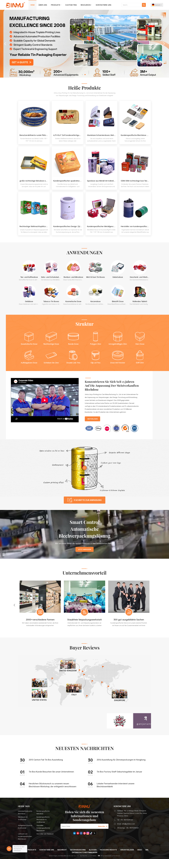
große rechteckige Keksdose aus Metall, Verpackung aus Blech (35, 181)
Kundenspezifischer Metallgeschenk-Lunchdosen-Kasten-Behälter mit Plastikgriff (102, 226)
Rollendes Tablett (140, 301)
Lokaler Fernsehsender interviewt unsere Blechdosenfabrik (115, 785)
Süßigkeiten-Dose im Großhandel (25, 826)
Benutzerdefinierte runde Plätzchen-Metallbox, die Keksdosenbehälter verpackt (35, 135)
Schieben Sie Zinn (51, 362)
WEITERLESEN (92, 419)
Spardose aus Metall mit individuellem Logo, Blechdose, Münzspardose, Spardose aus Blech (102, 181)
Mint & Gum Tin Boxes (95, 277)
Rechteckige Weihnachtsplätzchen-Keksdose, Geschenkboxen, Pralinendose (35, 226)
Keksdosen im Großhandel (22, 818)
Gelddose (29, 301)
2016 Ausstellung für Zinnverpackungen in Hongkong (121, 759)
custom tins (71, 5)
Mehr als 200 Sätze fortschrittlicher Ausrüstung (40, 621)
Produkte (55, 5)
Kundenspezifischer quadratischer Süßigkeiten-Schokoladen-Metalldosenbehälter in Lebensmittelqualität (68, 181)
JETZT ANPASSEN (84, 549)
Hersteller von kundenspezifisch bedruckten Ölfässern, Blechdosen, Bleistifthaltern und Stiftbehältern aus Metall (136, 226)
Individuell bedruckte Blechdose (25, 812)
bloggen (93, 850)
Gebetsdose (117, 277)
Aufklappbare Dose (29, 362)
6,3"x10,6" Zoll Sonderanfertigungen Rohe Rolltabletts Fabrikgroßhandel (68, 135)
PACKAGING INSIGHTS (108, 850)
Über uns (42, 5)
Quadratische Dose (29, 344)
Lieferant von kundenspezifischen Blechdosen (25, 836)
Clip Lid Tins (95, 362)
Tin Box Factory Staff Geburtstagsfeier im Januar (119, 771)
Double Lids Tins (73, 362)
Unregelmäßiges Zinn (118, 344)
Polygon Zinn (95, 344)
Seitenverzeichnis (78, 850)
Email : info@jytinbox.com (126, 824)
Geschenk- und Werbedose (140, 277)
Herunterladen (127, 850)
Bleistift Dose (118, 301)
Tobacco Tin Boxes (51, 301)
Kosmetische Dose (73, 301)
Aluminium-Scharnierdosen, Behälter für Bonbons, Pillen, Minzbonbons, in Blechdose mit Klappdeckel (102, 135)
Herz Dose (139, 344)
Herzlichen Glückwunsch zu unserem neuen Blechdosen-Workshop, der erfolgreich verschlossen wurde (52, 785)
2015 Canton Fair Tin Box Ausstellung (46, 759)
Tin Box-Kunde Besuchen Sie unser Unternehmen (51, 771)
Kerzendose (95, 301)
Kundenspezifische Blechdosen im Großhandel (43, 819)
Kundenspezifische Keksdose (43, 812)
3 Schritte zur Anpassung (88, 500)
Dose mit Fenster (117, 362)
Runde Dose (73, 344)
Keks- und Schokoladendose (51, 277)
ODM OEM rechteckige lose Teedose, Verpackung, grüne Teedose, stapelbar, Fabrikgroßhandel (136, 181)
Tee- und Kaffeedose (29, 277)
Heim (32, 5)
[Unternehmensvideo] (45, 422)
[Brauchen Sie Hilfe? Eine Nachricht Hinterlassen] (9, 848)
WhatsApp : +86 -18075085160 (128, 828)
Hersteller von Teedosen (45, 834)
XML (147, 850)
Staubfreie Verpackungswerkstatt (129, 619)
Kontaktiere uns (103, 5)
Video (139, 850)
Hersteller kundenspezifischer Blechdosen (43, 828)
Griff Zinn (140, 362)
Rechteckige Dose (51, 344)
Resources (86, 5)
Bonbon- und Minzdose (73, 277)
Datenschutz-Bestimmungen (84, 852)
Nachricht (62, 850)
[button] (82, 74)
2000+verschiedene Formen (84, 619)
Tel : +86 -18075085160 (125, 820)
